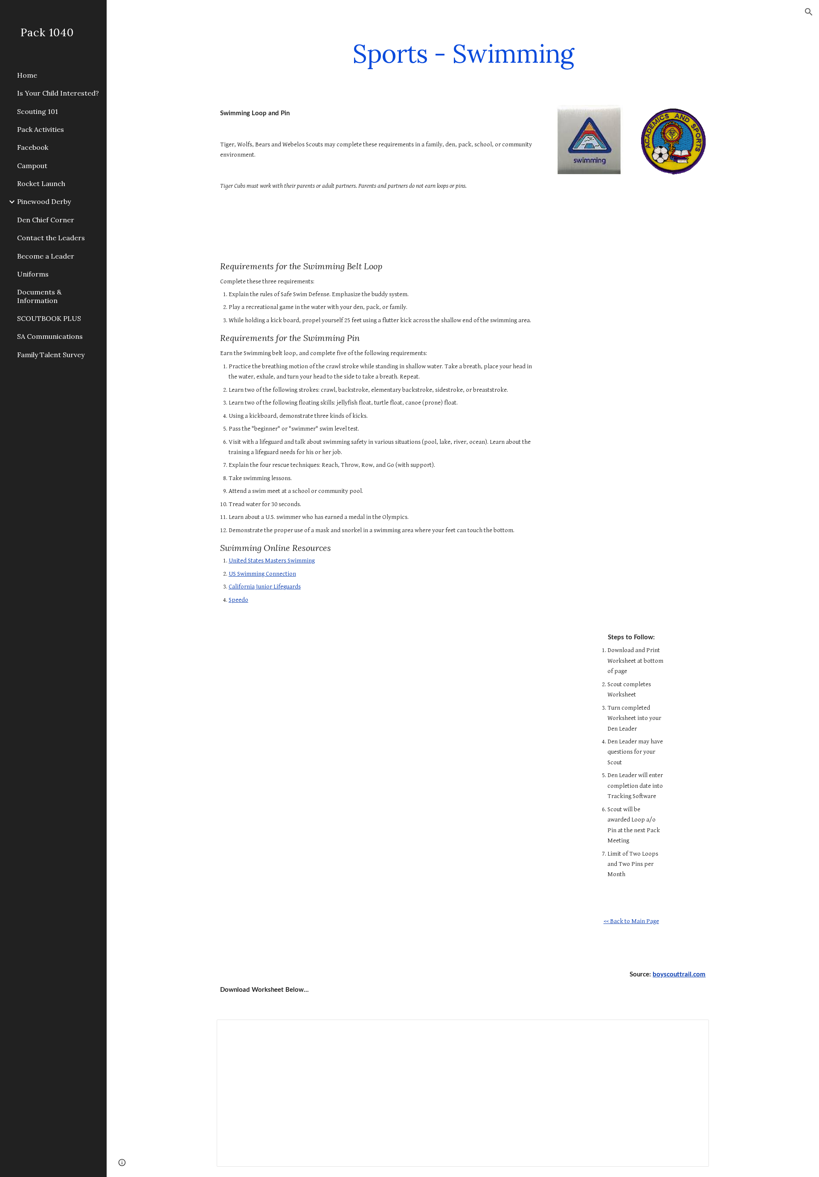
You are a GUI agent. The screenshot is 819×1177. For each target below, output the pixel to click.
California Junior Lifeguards (265, 586)
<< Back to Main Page (631, 921)
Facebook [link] (32, 147)
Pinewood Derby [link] (44, 201)
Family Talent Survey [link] (50, 354)
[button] (809, 12)
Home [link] (27, 75)
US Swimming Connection (262, 573)
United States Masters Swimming (272, 560)
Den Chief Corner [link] (45, 220)
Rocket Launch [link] (41, 183)
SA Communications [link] (50, 336)
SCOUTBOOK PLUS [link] (49, 318)
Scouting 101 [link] (37, 111)
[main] (463, 53)
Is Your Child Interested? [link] (58, 93)
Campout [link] (32, 165)
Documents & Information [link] (39, 296)
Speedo (238, 599)
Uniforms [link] (33, 274)
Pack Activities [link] (40, 129)
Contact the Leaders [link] (51, 237)
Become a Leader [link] (45, 256)
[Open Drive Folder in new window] (693, 1031)
